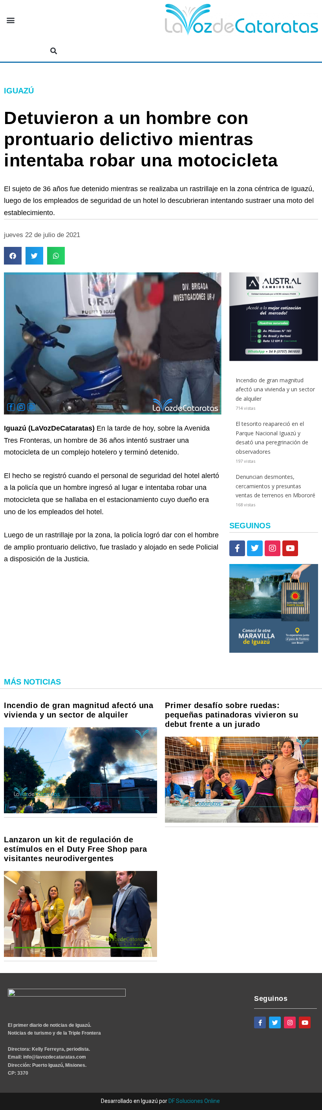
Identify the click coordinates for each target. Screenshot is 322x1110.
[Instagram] (272, 548)
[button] (10, 20)
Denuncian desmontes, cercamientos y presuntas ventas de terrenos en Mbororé (275, 486)
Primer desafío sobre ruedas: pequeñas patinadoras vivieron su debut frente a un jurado (231, 714)
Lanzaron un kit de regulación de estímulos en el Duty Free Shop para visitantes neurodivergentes (75, 849)
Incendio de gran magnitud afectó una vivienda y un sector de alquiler (275, 389)
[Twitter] (255, 548)
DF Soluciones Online (194, 1101)
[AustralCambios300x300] (273, 359)
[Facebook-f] (237, 548)
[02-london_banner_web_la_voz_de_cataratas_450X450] (273, 650)
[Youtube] (290, 548)
